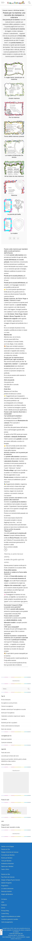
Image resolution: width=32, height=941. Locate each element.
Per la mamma (14, 117)
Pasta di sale (5, 799)
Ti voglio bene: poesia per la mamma (14, 78)
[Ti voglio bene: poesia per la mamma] (14, 69)
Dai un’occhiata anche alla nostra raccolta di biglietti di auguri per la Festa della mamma (15, 448)
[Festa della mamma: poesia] (14, 128)
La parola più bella (14, 214)
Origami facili (5, 825)
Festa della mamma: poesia (14, 136)
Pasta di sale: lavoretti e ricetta (10, 827)
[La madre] (14, 224)
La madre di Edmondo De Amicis (14, 156)
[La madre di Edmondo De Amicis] (14, 147)
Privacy (1, 933)
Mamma (14, 195)
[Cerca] (29, 2)
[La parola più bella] (14, 206)
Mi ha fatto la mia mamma (14, 176)
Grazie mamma (14, 98)
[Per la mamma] (14, 109)
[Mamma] (14, 187)
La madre (14, 233)
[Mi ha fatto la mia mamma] (14, 167)
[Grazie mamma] (14, 90)
